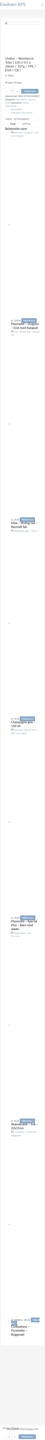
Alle (18, 99)
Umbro (26, 103)
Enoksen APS (13, 4)
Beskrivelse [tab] (16, 109)
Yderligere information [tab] (21, 112)
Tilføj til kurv (30, 91)
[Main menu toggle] (42, 4)
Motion (24, 99)
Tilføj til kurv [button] (29, 320)
